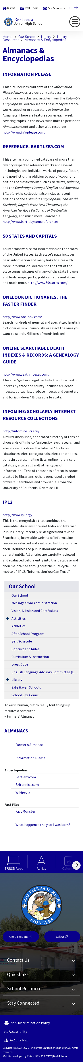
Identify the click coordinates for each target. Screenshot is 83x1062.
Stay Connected (23, 1003)
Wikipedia (22, 792)
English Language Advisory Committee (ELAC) (45, 672)
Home (8, 37)
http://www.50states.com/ (47, 282)
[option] (14, 862)
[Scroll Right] (76, 865)
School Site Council (26, 695)
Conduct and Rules (25, 649)
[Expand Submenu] (8, 618)
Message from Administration (34, 603)
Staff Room (32, 8)
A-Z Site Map (18, 1040)
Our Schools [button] (55, 8)
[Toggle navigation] (74, 22)
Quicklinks (18, 974)
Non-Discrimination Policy (30, 1023)
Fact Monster (25, 811)
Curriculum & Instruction (30, 656)
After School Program (28, 633)
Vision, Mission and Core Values (35, 610)
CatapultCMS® (35, 1056)
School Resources (25, 988)
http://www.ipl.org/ (17, 515)
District (11, 8)
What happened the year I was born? (42, 824)
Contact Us (18, 960)
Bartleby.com (25, 777)
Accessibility (18, 1031)
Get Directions (19, 937)
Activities (19, 618)
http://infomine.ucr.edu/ (21, 431)
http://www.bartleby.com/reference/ (30, 221)
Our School (26, 37)
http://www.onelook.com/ (22, 317)
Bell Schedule (22, 641)
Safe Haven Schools (26, 687)
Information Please (30, 758)
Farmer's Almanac (29, 744)
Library (46, 37)
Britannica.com (27, 784)
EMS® (49, 1056)
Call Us (60, 937)
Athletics (18, 626)
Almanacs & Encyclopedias (45, 40)
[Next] (72, 7)
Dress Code (20, 664)
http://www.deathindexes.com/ (26, 374)
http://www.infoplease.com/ (24, 132)
